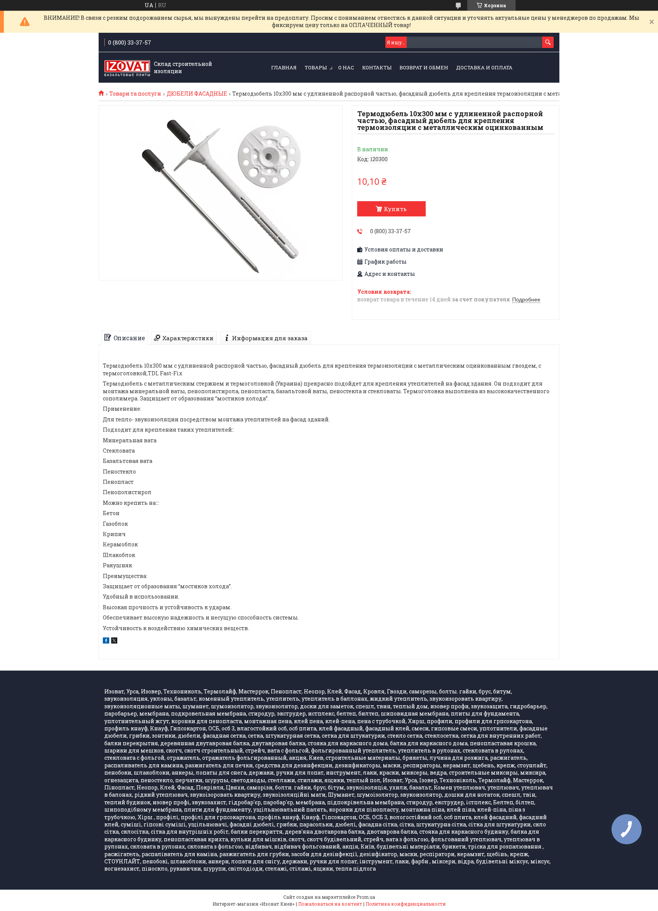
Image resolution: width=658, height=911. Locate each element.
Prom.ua (365, 897)
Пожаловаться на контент (330, 904)
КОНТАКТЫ (376, 67)
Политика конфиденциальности (406, 904)
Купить (395, 209)
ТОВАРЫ (316, 67)
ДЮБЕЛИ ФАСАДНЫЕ (197, 93)
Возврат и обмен (423, 67)
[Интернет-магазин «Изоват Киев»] (127, 68)
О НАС (346, 67)
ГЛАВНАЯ (284, 67)
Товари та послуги (135, 93)
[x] (114, 641)
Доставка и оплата (484, 67)
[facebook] (106, 641)
